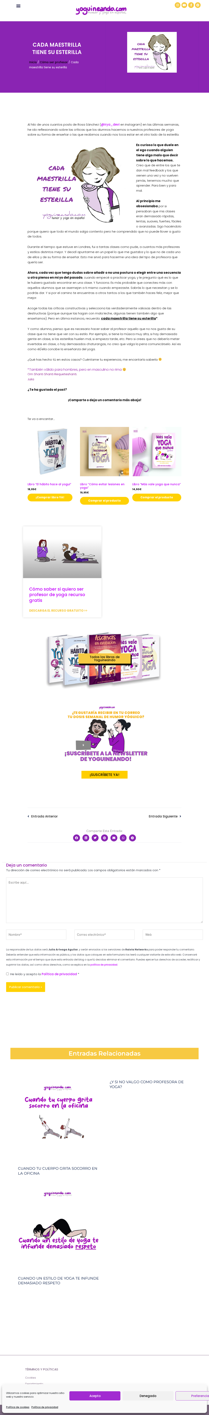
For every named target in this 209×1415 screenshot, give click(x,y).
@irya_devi (110, 124)
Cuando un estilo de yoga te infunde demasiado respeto (58, 1280)
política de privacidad (103, 964)
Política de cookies (17, 1407)
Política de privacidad (44, 1407)
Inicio (33, 62)
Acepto (95, 1396)
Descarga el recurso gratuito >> (58, 610)
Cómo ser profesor (54, 62)
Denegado (148, 1396)
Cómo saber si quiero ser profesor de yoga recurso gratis (57, 594)
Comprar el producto (104, 501)
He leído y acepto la (44, 974)
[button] (18, 5)
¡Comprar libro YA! (50, 497)
